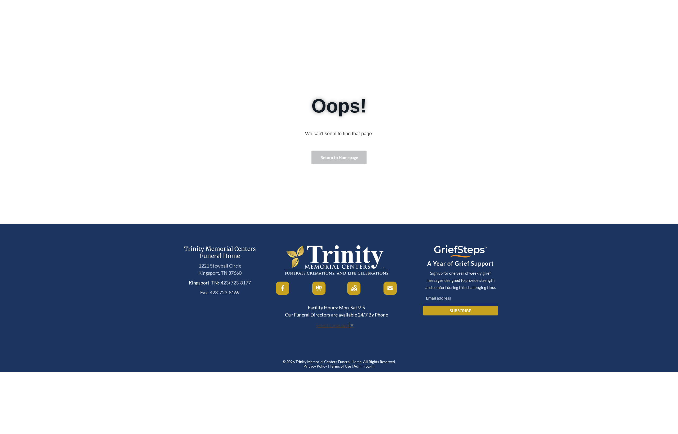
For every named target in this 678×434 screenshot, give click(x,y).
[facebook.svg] (283, 293)
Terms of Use (340, 366)
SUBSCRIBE (460, 310)
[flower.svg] (319, 293)
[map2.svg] (354, 293)
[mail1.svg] (390, 293)
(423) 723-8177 (235, 283)
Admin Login (364, 366)
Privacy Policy (315, 366)
